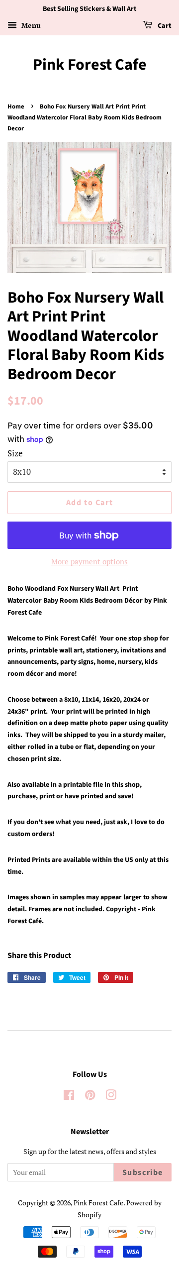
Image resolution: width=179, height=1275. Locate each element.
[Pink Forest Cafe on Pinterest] (90, 1096)
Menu (30, 25)
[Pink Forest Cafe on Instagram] (110, 1096)
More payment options (89, 561)
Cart (164, 26)
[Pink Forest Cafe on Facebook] (69, 1096)
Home (15, 106)
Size (15, 453)
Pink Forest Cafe (90, 64)
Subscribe (142, 1172)
